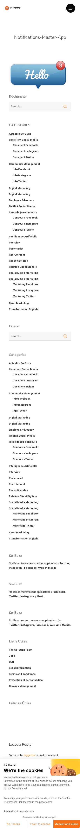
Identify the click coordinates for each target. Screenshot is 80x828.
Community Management (24, 164)
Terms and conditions (22, 674)
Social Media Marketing (23, 272)
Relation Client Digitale (23, 266)
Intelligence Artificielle (23, 236)
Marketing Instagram (26, 290)
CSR (11, 661)
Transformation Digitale (23, 309)
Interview (14, 242)
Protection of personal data (19, 811)
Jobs (12, 655)
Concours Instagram (25, 223)
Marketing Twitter (24, 296)
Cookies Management (22, 686)
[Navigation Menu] (70, 8)
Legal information (20, 667)
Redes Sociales (18, 260)
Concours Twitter (23, 229)
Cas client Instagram (25, 151)
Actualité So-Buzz (20, 133)
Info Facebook (21, 169)
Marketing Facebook (25, 284)
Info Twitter (20, 181)
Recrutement (17, 254)
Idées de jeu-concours (23, 212)
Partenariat (16, 248)
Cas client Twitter (23, 157)
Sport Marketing (19, 303)
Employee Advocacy (21, 200)
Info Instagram (22, 175)
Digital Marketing (19, 188)
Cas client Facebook (25, 145)
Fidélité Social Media (22, 206)
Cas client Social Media (23, 139)
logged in (29, 755)
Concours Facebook (25, 217)
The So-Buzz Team (20, 649)
